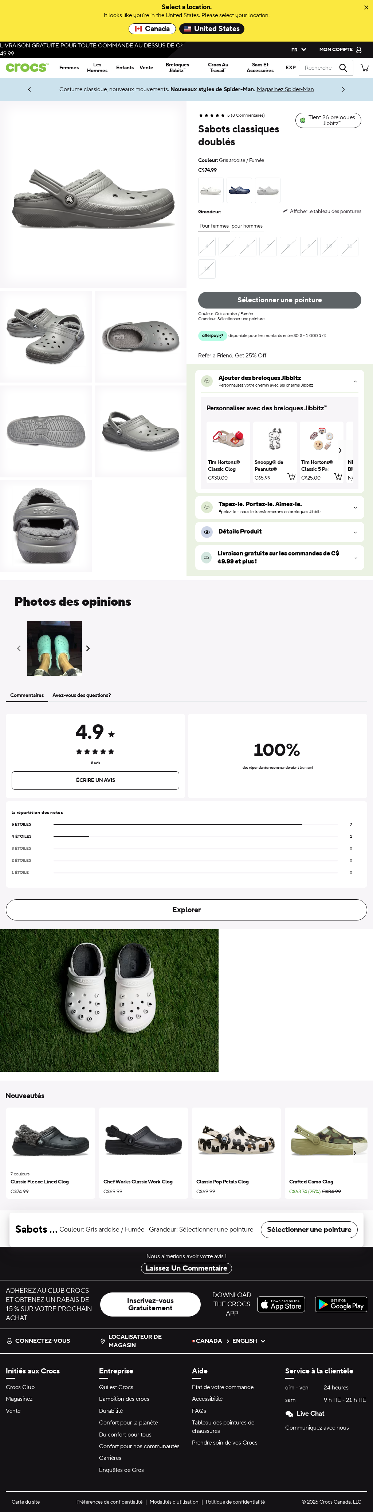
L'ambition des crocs (124, 1399)
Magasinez (19, 1399)
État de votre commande (223, 1387)
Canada (157, 29)
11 (349, 246)
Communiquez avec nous (317, 1427)
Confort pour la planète (128, 1422)
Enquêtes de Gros (121, 1470)
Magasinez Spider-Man (285, 89)
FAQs (199, 1411)
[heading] (280, 408)
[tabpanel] (186, 815)
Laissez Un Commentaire (186, 1268)
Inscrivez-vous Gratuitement (150, 1304)
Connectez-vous (42, 1341)
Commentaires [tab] (27, 695)
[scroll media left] (21, 648)
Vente (13, 1411)
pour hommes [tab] (247, 226)
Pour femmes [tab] (214, 226)
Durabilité (111, 1411)
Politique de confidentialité (235, 1502)
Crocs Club (20, 1387)
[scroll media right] (89, 648)
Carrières (110, 1458)
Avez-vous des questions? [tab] (81, 695)
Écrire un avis (95, 780)
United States (217, 29)
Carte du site (26, 1502)
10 (329, 246)
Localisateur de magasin (135, 1341)
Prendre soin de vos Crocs (225, 1442)
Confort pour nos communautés (139, 1446)
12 (207, 268)
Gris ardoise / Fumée (115, 1229)
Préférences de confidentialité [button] (109, 1502)
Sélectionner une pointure (279, 300)
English (244, 1341)
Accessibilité (207, 1399)
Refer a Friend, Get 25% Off (232, 355)
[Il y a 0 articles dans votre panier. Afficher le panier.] (364, 67)
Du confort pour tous (125, 1434)
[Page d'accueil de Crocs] (28, 67)
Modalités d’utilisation (174, 1502)
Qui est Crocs (116, 1387)
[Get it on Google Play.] (341, 1304)
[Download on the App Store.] (283, 1304)
